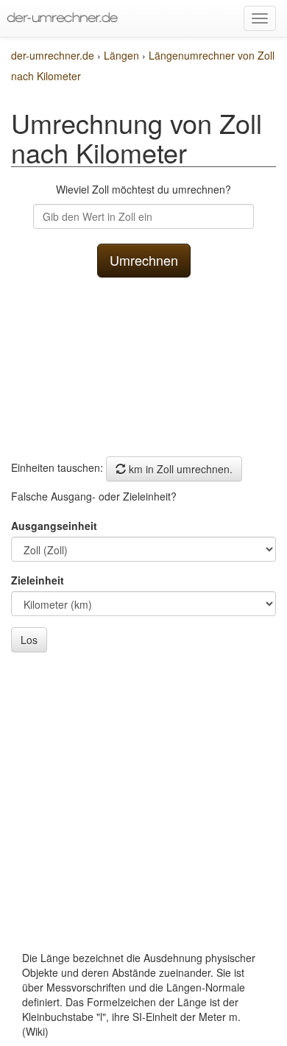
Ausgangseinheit (54, 525)
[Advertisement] (143, 363)
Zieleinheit (37, 580)
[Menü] (260, 18)
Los (29, 639)
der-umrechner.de (52, 55)
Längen (123, 55)
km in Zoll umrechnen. (179, 469)
